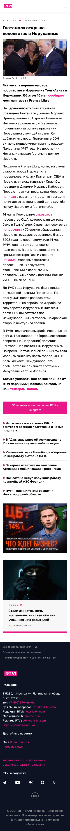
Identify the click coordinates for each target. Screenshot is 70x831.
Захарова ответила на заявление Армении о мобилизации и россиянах (32, 467)
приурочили (12, 230)
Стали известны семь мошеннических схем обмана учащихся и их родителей (31, 615)
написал (9, 197)
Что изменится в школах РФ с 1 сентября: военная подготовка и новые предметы (33, 426)
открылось (44, 214)
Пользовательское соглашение (22, 652)
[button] (66, 6)
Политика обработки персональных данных (29, 657)
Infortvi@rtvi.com (44, 707)
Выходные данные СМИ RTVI (20, 646)
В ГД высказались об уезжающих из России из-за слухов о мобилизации (32, 441)
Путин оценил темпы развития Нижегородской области (28, 492)
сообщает (56, 95)
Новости (10, 20)
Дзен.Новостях (20, 742)
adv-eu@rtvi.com (34, 720)
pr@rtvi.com (32, 716)
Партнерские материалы (20, 725)
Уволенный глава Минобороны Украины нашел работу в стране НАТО (35, 454)
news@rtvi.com (34, 711)
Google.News (14, 746)
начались (10, 260)
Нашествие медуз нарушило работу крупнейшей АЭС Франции (32, 479)
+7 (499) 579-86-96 (22, 702)
